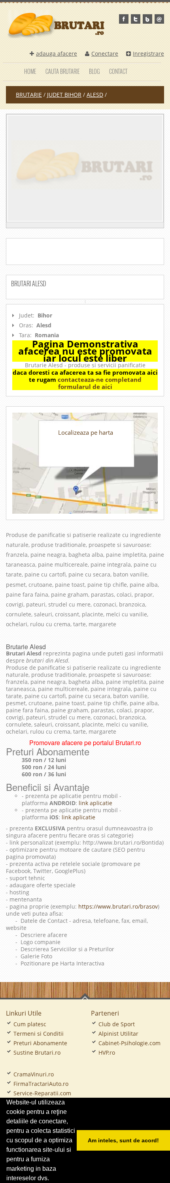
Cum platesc (29, 1024)
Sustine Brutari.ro (36, 1052)
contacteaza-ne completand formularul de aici (100, 383)
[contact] (159, 19)
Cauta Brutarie (62, 71)
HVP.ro (106, 1052)
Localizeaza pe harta (85, 432)
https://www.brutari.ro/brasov (118, 906)
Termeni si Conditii (38, 1033)
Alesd (95, 94)
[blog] (147, 19)
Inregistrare (148, 53)
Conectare (104, 53)
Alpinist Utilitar (118, 1033)
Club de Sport (116, 1024)
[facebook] (123, 19)
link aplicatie (94, 803)
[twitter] (135, 19)
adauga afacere (56, 53)
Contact (118, 71)
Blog (94, 71)
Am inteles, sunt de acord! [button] (123, 1140)
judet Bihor (64, 94)
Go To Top (85, 996)
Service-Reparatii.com (42, 1093)
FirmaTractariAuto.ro (40, 1083)
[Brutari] (85, 168)
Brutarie (29, 94)
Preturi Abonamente (40, 1043)
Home (30, 71)
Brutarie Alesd (26, 646)
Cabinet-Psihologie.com (129, 1043)
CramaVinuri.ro (33, 1074)
